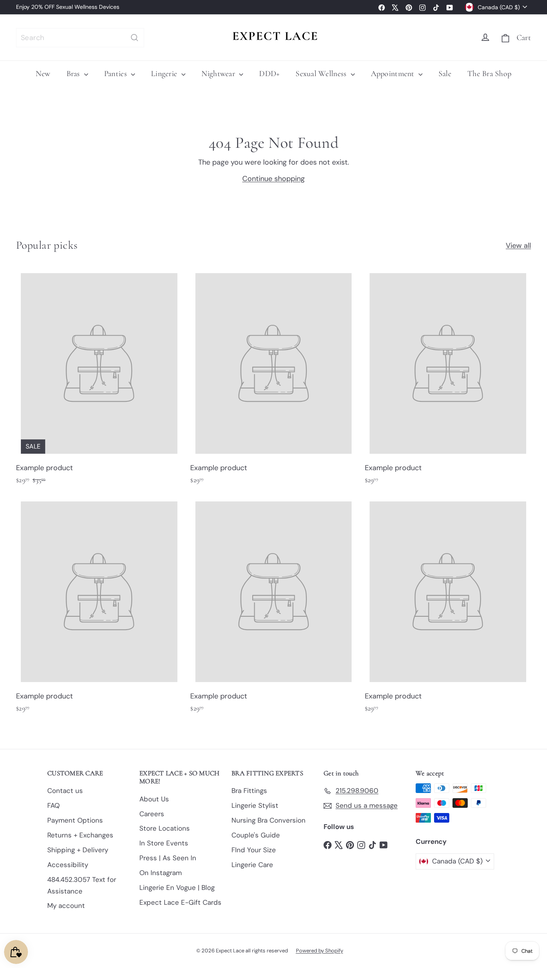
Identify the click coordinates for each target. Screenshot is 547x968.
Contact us (65, 790)
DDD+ (269, 73)
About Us (154, 799)
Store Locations (164, 828)
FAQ (53, 805)
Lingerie (165, 73)
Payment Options (75, 820)
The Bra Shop (489, 73)
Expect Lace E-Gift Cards (180, 902)
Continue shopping (273, 178)
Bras (74, 73)
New (43, 73)
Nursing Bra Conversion (268, 820)
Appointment (393, 73)
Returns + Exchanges (80, 835)
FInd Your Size (253, 849)
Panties (116, 73)
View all (518, 245)
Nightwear (219, 73)
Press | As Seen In (167, 857)
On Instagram (160, 872)
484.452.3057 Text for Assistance (81, 885)
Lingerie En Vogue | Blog (177, 887)
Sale (444, 73)
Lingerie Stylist (254, 805)
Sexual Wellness (322, 73)
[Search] (134, 37)
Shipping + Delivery (77, 849)
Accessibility (67, 864)
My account (66, 905)
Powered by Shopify (319, 950)
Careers (151, 813)
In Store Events (163, 843)
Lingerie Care (252, 864)
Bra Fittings (249, 790)
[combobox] (80, 37)
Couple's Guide (255, 835)
